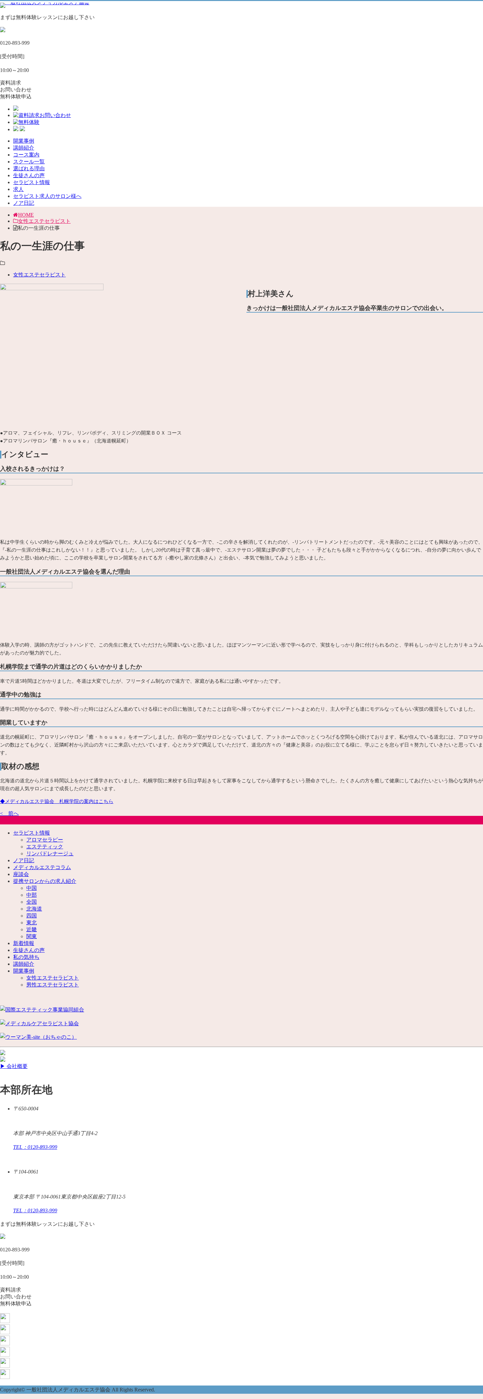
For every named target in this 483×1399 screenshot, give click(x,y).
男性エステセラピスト (52, 984)
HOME (26, 215)
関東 (31, 936)
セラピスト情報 (31, 182)
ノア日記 (23, 203)
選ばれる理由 (29, 168)
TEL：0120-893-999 (35, 1147)
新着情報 (23, 943)
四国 (31, 915)
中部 (31, 895)
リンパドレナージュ (50, 853)
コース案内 (26, 154)
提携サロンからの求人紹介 (44, 881)
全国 (31, 902)
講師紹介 (23, 148)
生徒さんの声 (29, 175)
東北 (31, 922)
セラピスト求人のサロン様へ (47, 196)
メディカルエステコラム (42, 867)
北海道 (34, 909)
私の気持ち (26, 957)
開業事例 (23, 141)
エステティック (44, 846)
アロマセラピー (44, 839)
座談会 (21, 874)
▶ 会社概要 (14, 1066)
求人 (18, 189)
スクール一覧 (29, 161)
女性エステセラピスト (44, 221)
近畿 (31, 929)
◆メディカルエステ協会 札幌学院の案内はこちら (56, 801)
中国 (31, 888)
